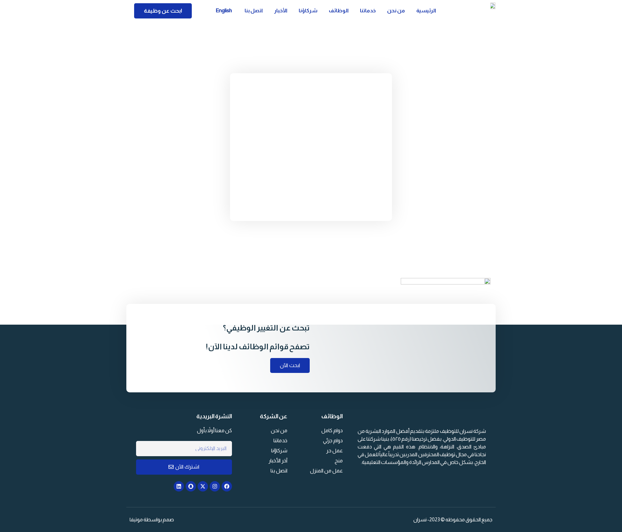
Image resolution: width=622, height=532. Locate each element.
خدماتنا (368, 10)
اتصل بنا (254, 10)
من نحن (396, 10)
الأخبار (280, 10)
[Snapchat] (191, 486)
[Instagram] (215, 486)
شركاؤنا (308, 10)
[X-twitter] (203, 486)
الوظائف (339, 10)
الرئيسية (426, 10)
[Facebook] (227, 486)
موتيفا (137, 519)
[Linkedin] (179, 486)
